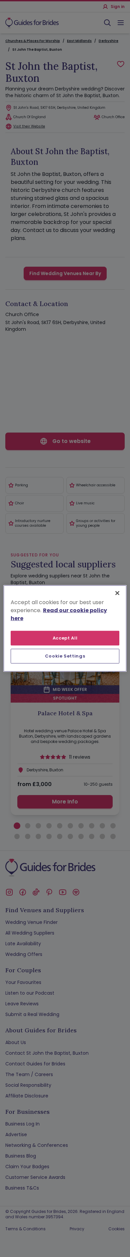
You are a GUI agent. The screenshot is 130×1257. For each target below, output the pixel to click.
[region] (65, 628)
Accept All (65, 638)
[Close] (117, 593)
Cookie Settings (65, 656)
